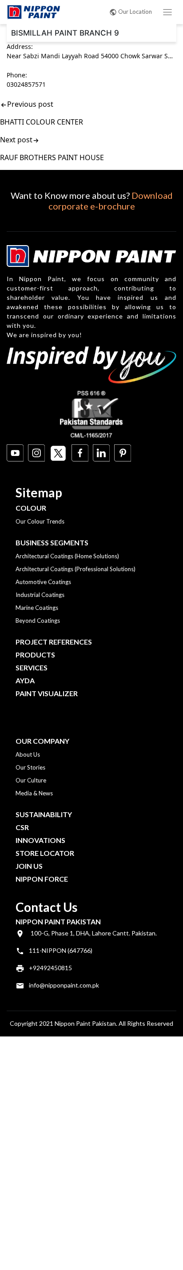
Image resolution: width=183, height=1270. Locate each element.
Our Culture (31, 780)
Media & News (34, 793)
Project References (54, 641)
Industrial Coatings (40, 594)
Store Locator (45, 853)
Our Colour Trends (40, 521)
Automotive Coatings (43, 581)
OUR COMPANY (42, 741)
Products (35, 654)
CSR (22, 827)
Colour (31, 508)
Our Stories (30, 767)
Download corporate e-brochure (110, 200)
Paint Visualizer (47, 693)
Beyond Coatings (38, 620)
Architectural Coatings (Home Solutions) (67, 556)
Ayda (25, 680)
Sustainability (44, 814)
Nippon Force (42, 879)
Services (32, 667)
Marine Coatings (37, 607)
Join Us (29, 866)
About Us (28, 754)
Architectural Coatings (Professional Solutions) (75, 569)
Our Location (135, 11)
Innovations (40, 840)
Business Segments (52, 542)
